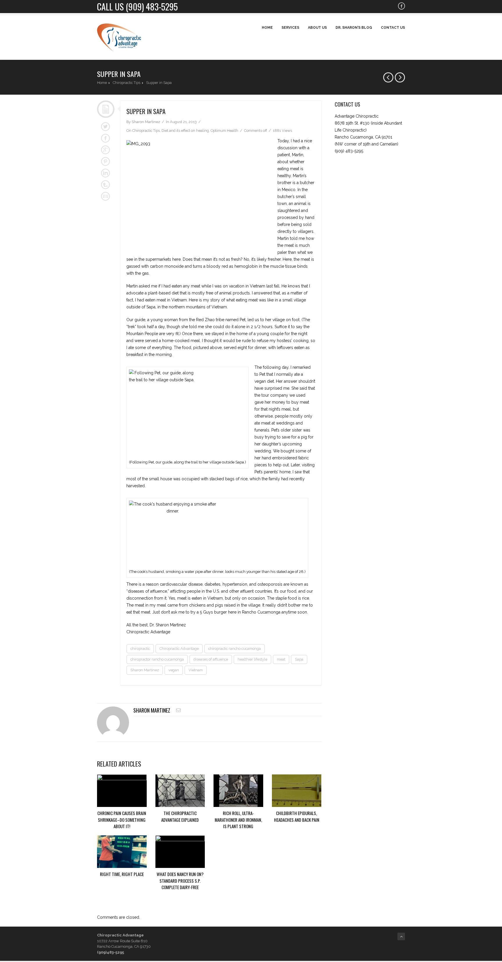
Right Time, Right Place (122, 874)
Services (290, 28)
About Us (317, 28)
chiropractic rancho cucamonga (234, 648)
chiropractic (140, 648)
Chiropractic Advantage (179, 648)
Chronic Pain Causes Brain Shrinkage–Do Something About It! (121, 819)
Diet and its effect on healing (185, 130)
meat (281, 659)
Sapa (299, 659)
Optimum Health (224, 130)
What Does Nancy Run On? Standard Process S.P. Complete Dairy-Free (180, 880)
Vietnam (196, 670)
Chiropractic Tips (126, 82)
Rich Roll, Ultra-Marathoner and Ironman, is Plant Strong (238, 819)
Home (267, 28)
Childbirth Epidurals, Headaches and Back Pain (296, 816)
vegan (173, 670)
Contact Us (393, 28)
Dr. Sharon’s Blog (354, 28)
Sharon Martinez (144, 670)
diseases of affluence (210, 659)
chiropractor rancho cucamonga (157, 659)
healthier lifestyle (252, 659)
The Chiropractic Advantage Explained (180, 816)
